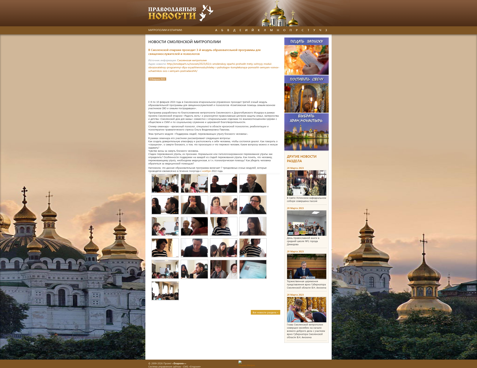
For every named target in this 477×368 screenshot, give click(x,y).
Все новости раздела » (265, 312)
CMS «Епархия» (192, 366)
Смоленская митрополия (192, 60)
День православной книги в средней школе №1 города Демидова (303, 241)
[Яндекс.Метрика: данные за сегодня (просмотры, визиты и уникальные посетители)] (246, 364)
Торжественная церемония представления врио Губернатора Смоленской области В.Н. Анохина (306, 284)
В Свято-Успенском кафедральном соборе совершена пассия (306, 199)
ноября (206, 170)
